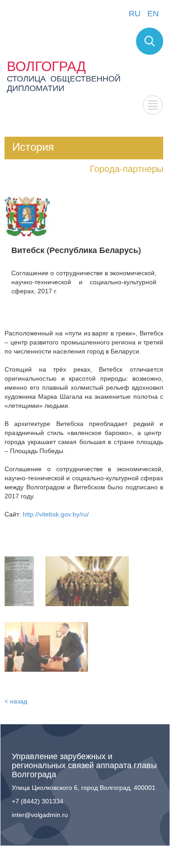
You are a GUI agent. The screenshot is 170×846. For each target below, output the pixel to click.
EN (153, 13)
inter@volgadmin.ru (40, 814)
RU (135, 13)
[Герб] (27, 216)
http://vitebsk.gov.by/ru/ (56, 514)
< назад (16, 701)
